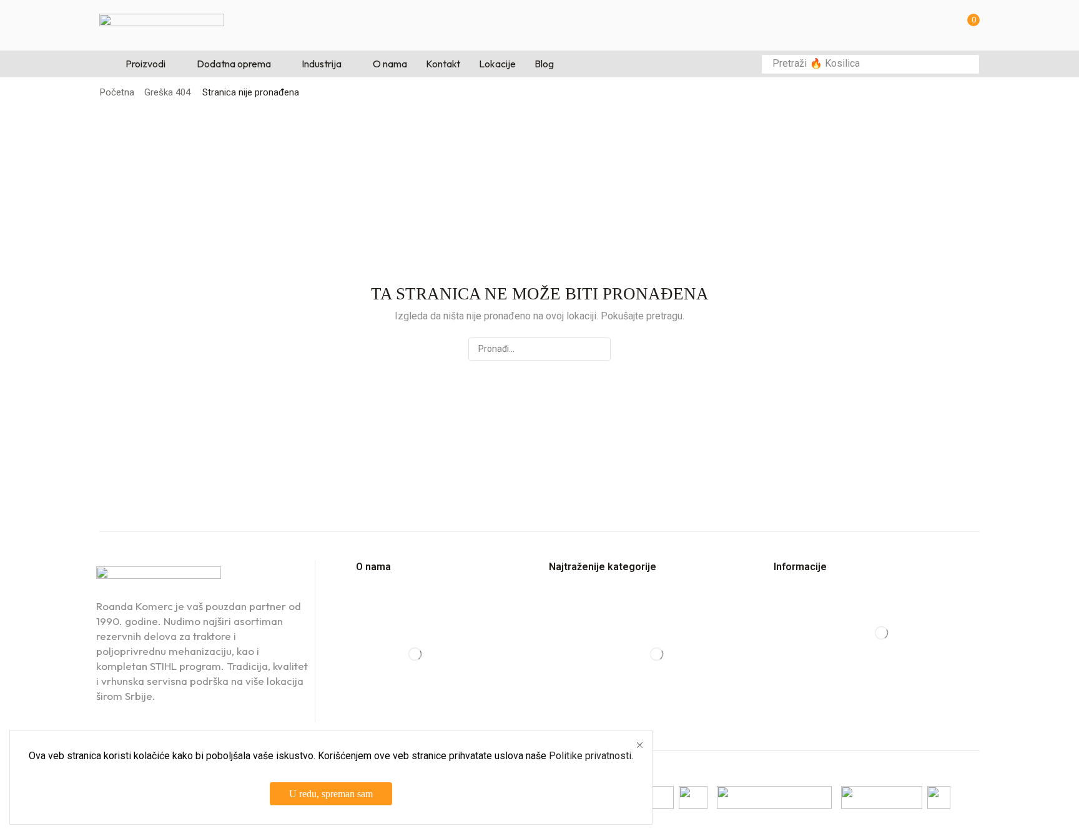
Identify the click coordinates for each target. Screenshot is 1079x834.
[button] (970, 25)
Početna (117, 92)
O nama (373, 567)
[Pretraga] (966, 64)
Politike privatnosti (590, 756)
